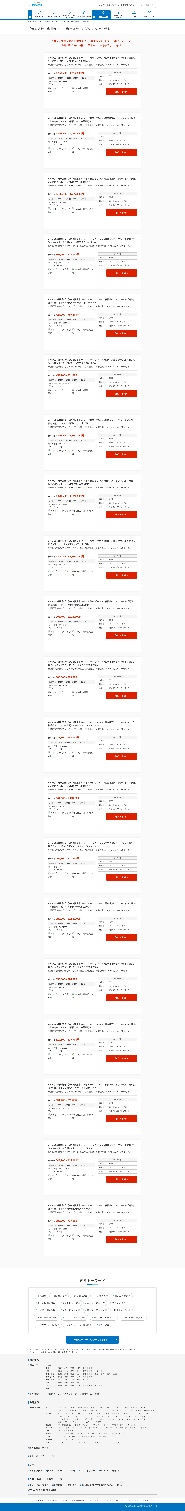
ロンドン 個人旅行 (46, 1310)
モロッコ (71, 1428)
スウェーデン (140, 1416)
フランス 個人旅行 (46, 1303)
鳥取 (60, 1379)
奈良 (78, 1377)
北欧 (108, 1416)
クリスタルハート (55, 1471)
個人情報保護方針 (79, 1500)
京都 (66, 1377)
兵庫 (84, 1377)
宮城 (72, 1368)
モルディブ (135, 1410)
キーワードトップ (58, 21)
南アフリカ (93, 1428)
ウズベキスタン (148, 1410)
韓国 (80, 1407)
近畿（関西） (51, 1377)
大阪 (72, 1377)
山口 (84, 1379)
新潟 (66, 1374)
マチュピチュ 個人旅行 (134, 1317)
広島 (78, 1379)
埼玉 (78, 1371)
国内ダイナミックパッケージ (63, 1394)
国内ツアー (35, 1365)
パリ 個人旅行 (101, 1296)
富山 (72, 1374)
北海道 (48, 1365)
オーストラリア (64, 1442)
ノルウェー (128, 1416)
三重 (115, 1374)
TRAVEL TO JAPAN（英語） (44, 1490)
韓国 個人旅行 (60, 1296)
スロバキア (62, 1422)
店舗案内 (132, 5)
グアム (60, 1439)
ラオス (125, 1410)
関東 (47, 1371)
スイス (118, 1413)
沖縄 (47, 1388)
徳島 (60, 1382)
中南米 (48, 1433)
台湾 (60, 1407)
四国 (47, 1382)
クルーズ (33, 1456)
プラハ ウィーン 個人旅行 (79, 1325)
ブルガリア (96, 1422)
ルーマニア (85, 1422)
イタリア (61, 1413)
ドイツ (80, 1413)
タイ (126, 1407)
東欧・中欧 (88, 1419)
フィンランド (63, 1419)
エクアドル (112, 1433)
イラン (106, 1425)
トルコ (77, 1425)
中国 (86, 1407)
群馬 (72, 1371)
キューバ (71, 1433)
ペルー (80, 1433)
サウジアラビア (117, 1425)
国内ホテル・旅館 (90, 1394)
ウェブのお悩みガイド (107, 5)
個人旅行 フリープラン (105, 1317)
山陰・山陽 (50, 1379)
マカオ (73, 1407)
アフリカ (49, 1428)
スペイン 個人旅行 (121, 1303)
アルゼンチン (90, 1433)
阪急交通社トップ (34, 21)
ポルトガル (99, 1413)
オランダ (136, 1413)
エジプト (61, 1428)
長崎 (72, 1385)
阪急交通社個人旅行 (124, 1310)
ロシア (89, 1416)
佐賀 (66, 1385)
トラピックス (35, 1471)
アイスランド (76, 1419)
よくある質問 (122, 5)
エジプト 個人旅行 (71, 1303)
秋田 (78, 1368)
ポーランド (74, 1422)
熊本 (78, 1385)
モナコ (68, 1416)
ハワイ (48, 1436)
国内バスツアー (36, 1394)
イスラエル (96, 1425)
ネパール (93, 1410)
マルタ (60, 1416)
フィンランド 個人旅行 (76, 1317)
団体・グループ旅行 (39, 1485)
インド (85, 1410)
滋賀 (60, 1377)
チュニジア (81, 1428)
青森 (60, 1368)
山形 (84, 1368)
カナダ (70, 1430)
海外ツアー (35, 1407)
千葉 (90, 1371)
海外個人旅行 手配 (96, 1303)
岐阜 (96, 1374)
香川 (66, 1382)
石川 (78, 1374)
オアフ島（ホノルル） (67, 1436)
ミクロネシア (51, 1439)
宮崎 (90, 1385)
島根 (66, 1379)
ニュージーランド (80, 1442)
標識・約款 (52, 1500)
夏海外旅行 (104, 1325)
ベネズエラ (123, 1433)
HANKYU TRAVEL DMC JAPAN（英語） (102, 1485)
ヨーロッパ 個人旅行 (47, 1317)
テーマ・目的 (49, 1456)
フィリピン (62, 1410)
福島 (90, 1368)
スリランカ (104, 1410)
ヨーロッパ (50, 1413)
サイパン (69, 1439)
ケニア (132, 1428)
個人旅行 (42, 1296)
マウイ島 (91, 1436)
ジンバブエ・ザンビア (108, 1428)
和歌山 (91, 1377)
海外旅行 (46, 21)
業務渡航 (57, 1485)
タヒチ (108, 1442)
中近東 (48, 1425)
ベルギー (146, 1413)
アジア (48, 1407)
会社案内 (40, 1500)
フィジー (117, 1442)
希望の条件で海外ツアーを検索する (91, 1340)
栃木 (66, 1371)
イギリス (109, 1413)
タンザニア (141, 1428)
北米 (47, 1430)
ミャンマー (115, 1410)
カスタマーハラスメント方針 (101, 1500)
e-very (72, 1471)
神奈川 (97, 1371)
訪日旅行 (72, 1485)
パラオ (78, 1439)
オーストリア (101, 1419)
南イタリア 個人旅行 (97, 1310)
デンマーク (116, 1416)
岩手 (66, 1368)
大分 (84, 1385)
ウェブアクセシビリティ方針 (128, 1500)
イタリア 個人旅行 (71, 1310)
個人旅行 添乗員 (123, 1296)
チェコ (111, 1419)
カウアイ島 (101, 1436)
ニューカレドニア (96, 1442)
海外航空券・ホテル (39, 1448)
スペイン (88, 1413)
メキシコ (61, 1433)
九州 (47, 1385)
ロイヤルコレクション (110, 1471)
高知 (78, 1382)
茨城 (60, 1371)
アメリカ (61, 1430)
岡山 (72, 1379)
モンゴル (94, 1407)
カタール (129, 1425)
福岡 (60, 1385)
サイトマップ (148, 1500)
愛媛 (72, 1382)
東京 (84, 1371)
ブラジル (101, 1433)
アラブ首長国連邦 (65, 1425)
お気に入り (148, 5)
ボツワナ (123, 1428)
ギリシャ (127, 1413)
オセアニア (50, 1442)
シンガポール (105, 1407)
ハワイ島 (81, 1436)
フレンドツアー (87, 1471)
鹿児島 (97, 1385)
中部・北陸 (50, 1374)
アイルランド (79, 1416)
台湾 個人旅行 (80, 1296)
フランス (71, 1413)
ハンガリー (142, 1419)
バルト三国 (99, 1416)
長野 (90, 1374)
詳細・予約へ (121, 92)
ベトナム (134, 1407)
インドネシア (75, 1410)
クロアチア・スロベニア (126, 1419)
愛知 (109, 1374)
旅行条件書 (64, 1500)
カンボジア (144, 1407)
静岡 (103, 1374)
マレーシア (117, 1407)
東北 (47, 1368)
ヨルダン (86, 1425)
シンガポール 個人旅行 (49, 1325)
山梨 (60, 1374)
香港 (66, 1407)
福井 (84, 1374)
